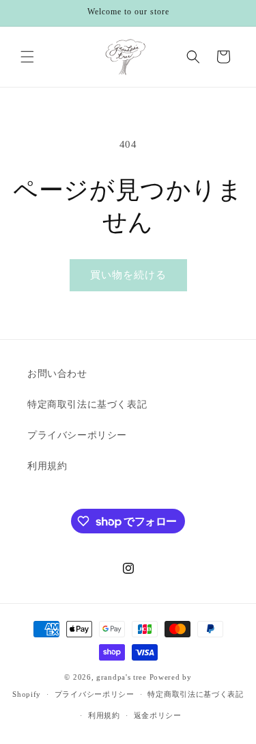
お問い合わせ (57, 374)
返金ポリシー (158, 715)
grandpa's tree (121, 677)
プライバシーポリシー (77, 435)
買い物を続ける (128, 274)
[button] (27, 57)
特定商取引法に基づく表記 (87, 404)
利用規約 (47, 466)
